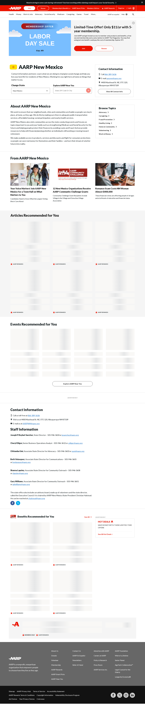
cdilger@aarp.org (75, 443)
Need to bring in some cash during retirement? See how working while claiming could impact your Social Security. (70, 3)
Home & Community (107, 127)
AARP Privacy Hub (24, 691)
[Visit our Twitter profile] (18, 503)
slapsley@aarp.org (20, 473)
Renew (104, 48)
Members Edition (93, 8)
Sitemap (12, 691)
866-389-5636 (110, 74)
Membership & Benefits (60, 8)
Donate (54, 656)
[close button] (133, 23)
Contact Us (76, 651)
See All (87, 517)
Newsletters (77, 660)
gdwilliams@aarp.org (21, 484)
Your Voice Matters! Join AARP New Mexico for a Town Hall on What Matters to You (28, 191)
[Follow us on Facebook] (12, 503)
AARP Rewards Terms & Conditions (22, 695)
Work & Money (105, 134)
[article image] (30, 185)
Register (121, 8)
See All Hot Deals (104, 534)
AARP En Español (78, 656)
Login (130, 8)
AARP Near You (57, 679)
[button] (133, 14)
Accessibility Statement (55, 691)
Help (123, 14)
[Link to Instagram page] (126, 695)
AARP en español (113, 14)
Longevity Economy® (123, 677)
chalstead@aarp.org (36, 498)
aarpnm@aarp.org (113, 78)
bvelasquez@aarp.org (21, 462)
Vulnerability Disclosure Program (67, 695)
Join (83, 48)
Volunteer (54, 660)
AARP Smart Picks (78, 8)
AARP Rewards (109, 8)
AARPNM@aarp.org (31, 423)
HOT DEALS (104, 521)
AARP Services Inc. (100, 670)
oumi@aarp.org (78, 451)
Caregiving (103, 116)
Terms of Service (39, 691)
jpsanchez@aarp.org (70, 435)
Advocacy (103, 112)
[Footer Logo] (24, 658)
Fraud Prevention (106, 119)
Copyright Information (45, 695)
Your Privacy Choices (27, 699)
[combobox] (72, 90)
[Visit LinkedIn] (132, 695)
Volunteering (104, 130)
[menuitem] (11, 15)
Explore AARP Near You (63, 85)
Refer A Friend (77, 665)
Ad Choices (13, 699)
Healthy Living (104, 123)
